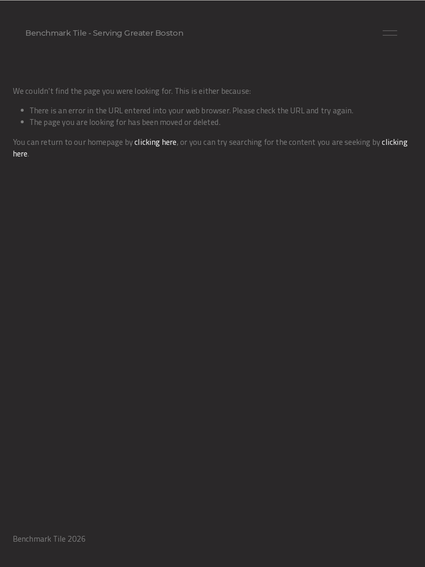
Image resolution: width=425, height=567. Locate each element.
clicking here (155, 142)
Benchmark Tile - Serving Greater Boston (104, 33)
